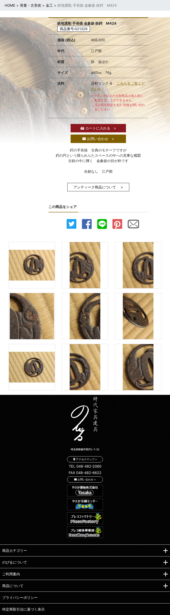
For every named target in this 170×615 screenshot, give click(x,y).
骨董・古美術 (30, 5)
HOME (10, 5)
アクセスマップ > (86, 459)
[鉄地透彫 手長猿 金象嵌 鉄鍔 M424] (32, 264)
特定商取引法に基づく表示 (23, 609)
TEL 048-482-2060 (85, 466)
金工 (49, 5)
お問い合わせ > (100, 139)
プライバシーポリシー (20, 597)
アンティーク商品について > (98, 187)
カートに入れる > (100, 128)
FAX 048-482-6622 (85, 472)
